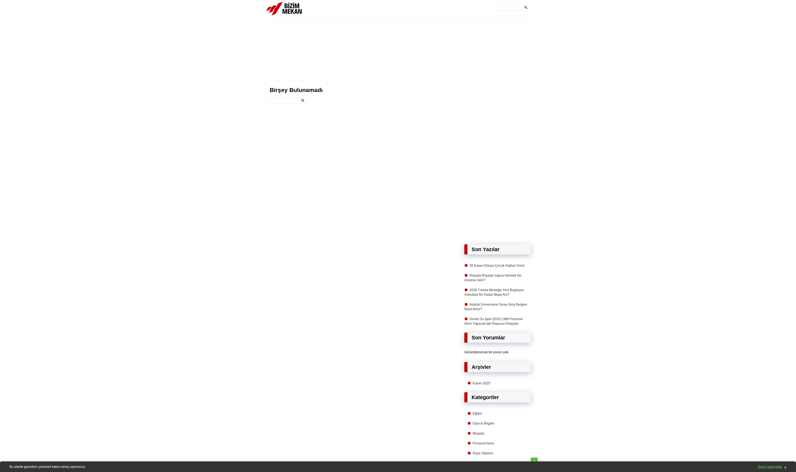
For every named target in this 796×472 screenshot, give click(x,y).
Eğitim (477, 413)
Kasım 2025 (481, 383)
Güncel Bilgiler (483, 423)
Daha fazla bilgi (770, 466)
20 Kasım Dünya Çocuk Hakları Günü (497, 265)
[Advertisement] (389, 49)
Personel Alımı (483, 443)
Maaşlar (478, 433)
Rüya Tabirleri (483, 453)
